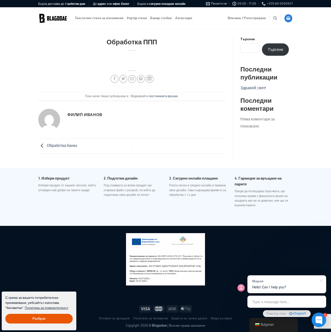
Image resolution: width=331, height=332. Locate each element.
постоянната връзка (163, 96)
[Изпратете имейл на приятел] (132, 79)
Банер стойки (161, 18)
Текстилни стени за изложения (99, 18)
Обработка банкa (61, 146)
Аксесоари (183, 18)
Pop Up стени (137, 18)
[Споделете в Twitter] (123, 79)
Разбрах (39, 318)
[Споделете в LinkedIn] (150, 79)
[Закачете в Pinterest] (141, 79)
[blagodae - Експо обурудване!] (53, 18)
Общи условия (221, 318)
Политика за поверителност (46, 307)
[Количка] (288, 18)
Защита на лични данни (189, 318)
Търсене (247, 39)
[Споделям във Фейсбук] (114, 79)
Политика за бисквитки (150, 318)
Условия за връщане (114, 318)
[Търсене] (275, 18)
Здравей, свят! (253, 88)
